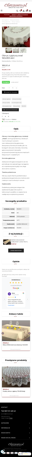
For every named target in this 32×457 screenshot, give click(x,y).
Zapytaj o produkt (10, 109)
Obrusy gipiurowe (13, 395)
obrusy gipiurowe (6, 106)
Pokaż (11, 418)
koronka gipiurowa (16, 102)
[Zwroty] (30, 11)
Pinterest (9, 116)
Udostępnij (3, 116)
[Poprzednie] (4, 299)
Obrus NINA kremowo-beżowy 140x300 (15, 345)
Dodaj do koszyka (11, 92)
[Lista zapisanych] (20, 11)
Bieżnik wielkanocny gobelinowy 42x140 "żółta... (19, 240)
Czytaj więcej (11, 305)
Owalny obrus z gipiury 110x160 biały (14, 391)
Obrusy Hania (16, 106)
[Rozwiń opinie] (29, 454)
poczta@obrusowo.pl (7, 414)
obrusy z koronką (16, 99)
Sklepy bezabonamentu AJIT (18, 450)
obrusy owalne (6, 102)
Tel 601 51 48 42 (8, 411)
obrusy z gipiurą (6, 99)
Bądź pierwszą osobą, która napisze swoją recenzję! (14, 275)
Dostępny (6, 82)
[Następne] (27, 299)
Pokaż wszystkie (16, 250)
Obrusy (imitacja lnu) (15, 349)
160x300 (24, 106)
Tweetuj (6, 116)
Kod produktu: (6, 61)
